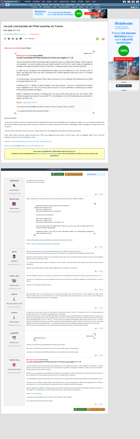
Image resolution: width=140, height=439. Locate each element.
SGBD (78, 4)
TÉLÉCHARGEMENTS (64, 7)
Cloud (30, 4)
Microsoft (45, 4)
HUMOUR (97, 7)
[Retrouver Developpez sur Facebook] (136, 7)
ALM (39, 4)
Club (93, 1)
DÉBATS (81, 7)
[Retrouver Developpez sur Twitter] (134, 7)
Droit (87, 1)
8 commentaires (34, 34)
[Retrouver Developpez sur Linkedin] (138, 7)
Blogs (49, 1)
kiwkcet (14, 294)
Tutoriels (36, 1)
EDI (63, 4)
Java (51, 4)
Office (83, 4)
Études (80, 1)
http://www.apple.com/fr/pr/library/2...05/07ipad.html (45, 243)
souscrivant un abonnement (47, 154)
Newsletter (64, 1)
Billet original (10, 146)
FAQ (43, 1)
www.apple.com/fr (71, 226)
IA (35, 4)
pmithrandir (14, 181)
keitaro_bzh (14, 276)
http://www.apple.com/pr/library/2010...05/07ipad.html (31, 142)
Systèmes (96, 4)
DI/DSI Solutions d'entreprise (18, 4)
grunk (14, 252)
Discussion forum (124, 86)
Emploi (73, 1)
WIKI (86, 7)
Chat (55, 1)
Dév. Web (57, 4)
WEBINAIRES (47, 7)
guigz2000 (14, 333)
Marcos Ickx (22, 34)
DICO (91, 7)
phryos (14, 312)
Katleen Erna (14, 360)
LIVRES (54, 7)
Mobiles (89, 4)
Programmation (70, 4)
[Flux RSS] (132, 7)
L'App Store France (30, 103)
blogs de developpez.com (34, 146)
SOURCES (74, 7)
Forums (27, 1)
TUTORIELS (34, 7)
